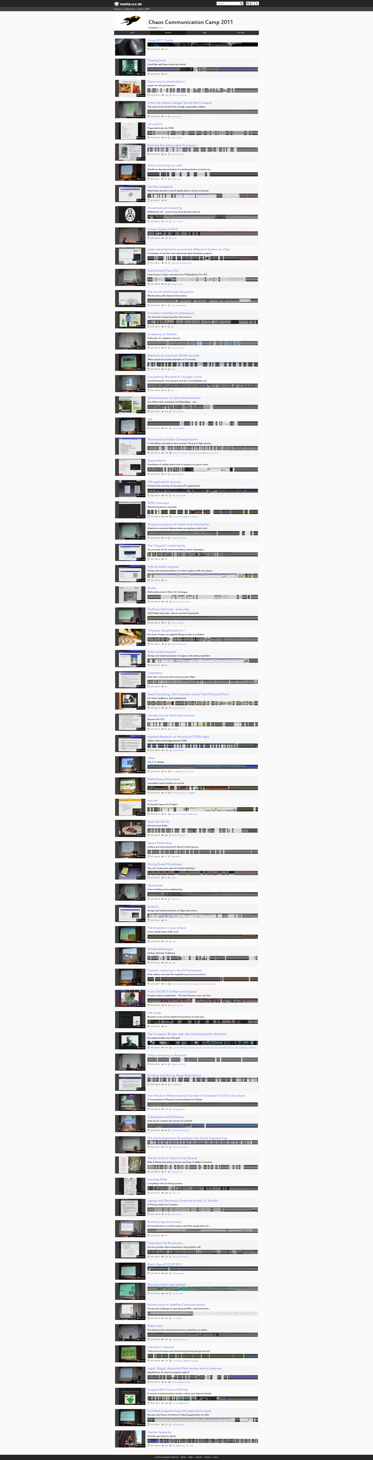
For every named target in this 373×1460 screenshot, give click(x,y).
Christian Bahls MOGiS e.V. (183, 984)
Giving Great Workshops (164, 864)
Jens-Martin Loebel (210, 1048)
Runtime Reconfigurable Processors (172, 145)
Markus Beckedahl (178, 644)
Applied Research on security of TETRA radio (178, 737)
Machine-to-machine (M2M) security (173, 356)
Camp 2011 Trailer (160, 40)
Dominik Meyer (177, 154)
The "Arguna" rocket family (166, 546)
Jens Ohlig (186, 1382)
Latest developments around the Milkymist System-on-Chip (188, 250)
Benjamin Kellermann (181, 602)
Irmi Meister (177, 1318)
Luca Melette (193, 517)
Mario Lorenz (176, 1005)
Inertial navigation (160, 187)
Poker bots (154, 1326)
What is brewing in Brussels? (167, 1056)
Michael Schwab (178, 835)
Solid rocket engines (161, 652)
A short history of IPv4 (162, 229)
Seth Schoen (176, 1214)
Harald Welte (178, 751)
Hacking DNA (157, 1180)
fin (195, 793)
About (183, 1457)
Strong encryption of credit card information (178, 524)
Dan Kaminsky (178, 1274)
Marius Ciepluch (177, 623)
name (132, 33)
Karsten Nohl (178, 517)
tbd (149, 419)
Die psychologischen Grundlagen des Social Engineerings (187, 1138)
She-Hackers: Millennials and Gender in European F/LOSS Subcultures (196, 1096)
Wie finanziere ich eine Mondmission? (174, 398)
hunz (173, 369)
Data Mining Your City (162, 271)
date (204, 33)
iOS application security (164, 482)
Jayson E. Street (178, 708)
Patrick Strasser (212, 453)
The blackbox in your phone (166, 928)
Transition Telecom (160, 1347)
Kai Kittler (223, 1048)
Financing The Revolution (165, 1243)
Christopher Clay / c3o (181, 793)
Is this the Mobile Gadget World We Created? (179, 103)
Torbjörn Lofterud (178, 538)
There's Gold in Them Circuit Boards (172, 1158)
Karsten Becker (177, 348)
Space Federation (159, 843)
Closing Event (156, 61)
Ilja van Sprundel (179, 496)
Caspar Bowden (178, 428)
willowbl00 (175, 857)
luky (174, 963)
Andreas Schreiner (180, 453)
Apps (191, 1457)
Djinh (174, 238)
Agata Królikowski (180, 1048)
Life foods (154, 1013)
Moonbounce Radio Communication (172, 440)
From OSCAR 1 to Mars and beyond (171, 992)
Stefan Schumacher (180, 1147)
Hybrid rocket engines (163, 567)
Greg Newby (176, 1085)
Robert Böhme (178, 412)
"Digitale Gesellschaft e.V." (166, 631)
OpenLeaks (155, 886)
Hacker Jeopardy (159, 1432)
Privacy (208, 1457)
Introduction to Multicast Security (171, 716)
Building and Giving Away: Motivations (174, 1076)
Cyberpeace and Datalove (165, 1117)
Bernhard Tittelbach (180, 814)
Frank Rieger (178, 1361)
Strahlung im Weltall (162, 334)
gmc (173, 327)
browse (117, 9)
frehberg (174, 729)
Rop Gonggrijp (193, 1361)
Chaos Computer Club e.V (167, 1457)
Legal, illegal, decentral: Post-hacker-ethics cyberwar (184, 1369)
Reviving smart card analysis (166, 1285)
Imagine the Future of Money (167, 1390)
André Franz (176, 179)
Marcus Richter (250, 1048)
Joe (172, 391)
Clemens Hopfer (195, 453)
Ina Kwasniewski (195, 1048)
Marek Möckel (177, 474)
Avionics (153, 907)
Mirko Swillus (176, 138)
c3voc (215, 1457)
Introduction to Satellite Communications (176, 1305)
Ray (174, 1446)
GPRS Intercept (158, 503)
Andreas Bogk (177, 1425)
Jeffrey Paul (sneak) (180, 1257)
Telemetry (154, 673)
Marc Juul (176, 1193)
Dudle (151, 588)
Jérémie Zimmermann (207, 984)
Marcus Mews (234, 1048)
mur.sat (152, 801)
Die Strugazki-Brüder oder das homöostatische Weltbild (186, 1034)
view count (240, 33)
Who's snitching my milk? (165, 166)
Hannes (175, 1382)
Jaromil (176, 1403)
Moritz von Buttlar (179, 95)
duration (168, 33)
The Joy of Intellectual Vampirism (170, 292)
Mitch (173, 878)
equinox (195, 814)
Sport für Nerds (158, 822)
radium (186, 1403)
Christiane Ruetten (178, 306)
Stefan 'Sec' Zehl (186, 772)
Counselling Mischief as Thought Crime (174, 377)
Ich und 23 (154, 124)
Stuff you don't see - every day (168, 609)
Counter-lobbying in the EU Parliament (174, 971)
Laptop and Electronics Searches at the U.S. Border (182, 1201)
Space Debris (156, 461)
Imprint (199, 1457)
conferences (129, 9)
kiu (173, 772)
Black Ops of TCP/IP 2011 (165, 1265)
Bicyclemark (176, 117)
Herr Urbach (177, 222)
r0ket (151, 758)
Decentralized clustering (164, 208)
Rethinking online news (163, 779)
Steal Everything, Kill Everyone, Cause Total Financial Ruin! (188, 694)
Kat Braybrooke (178, 1109)
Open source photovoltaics (166, 82)
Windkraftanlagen (160, 949)
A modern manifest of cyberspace (170, 313)
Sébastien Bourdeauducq (181, 263)
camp (140, 9)
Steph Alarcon (177, 284)
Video (160, 28)
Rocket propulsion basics (164, 1222)
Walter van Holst (178, 1064)
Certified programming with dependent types (179, 1411)
